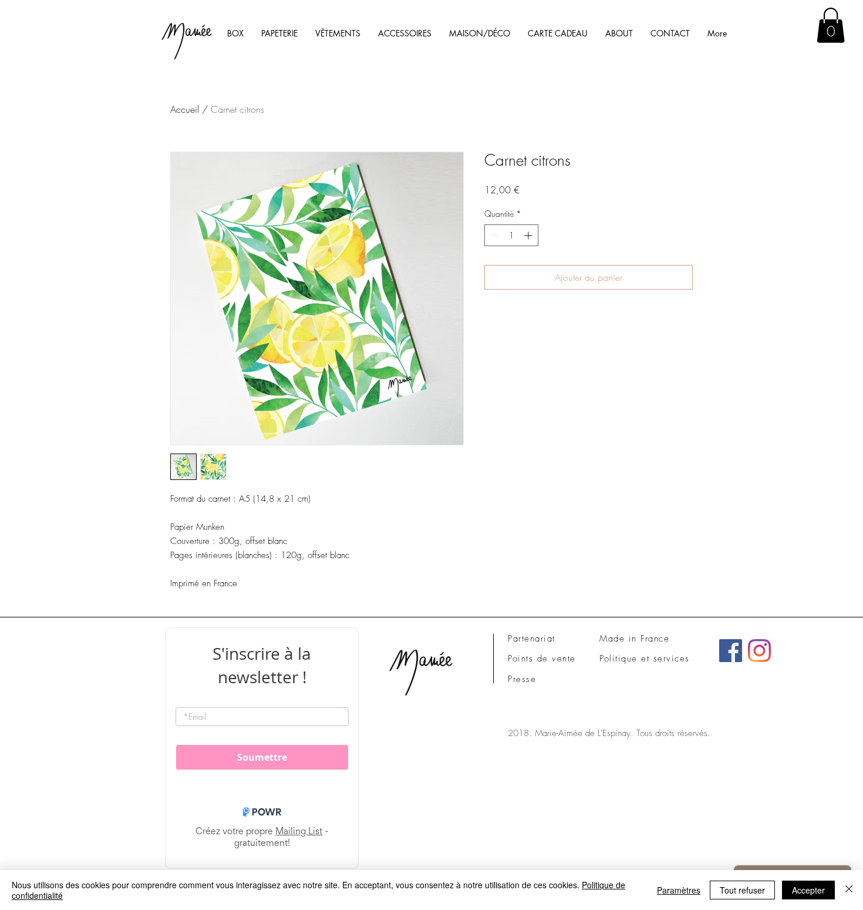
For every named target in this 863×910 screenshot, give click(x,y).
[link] (830, 25)
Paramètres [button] (678, 890)
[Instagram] (759, 650)
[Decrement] (493, 235)
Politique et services (644, 658)
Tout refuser (742, 890)
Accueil (184, 109)
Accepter (808, 890)
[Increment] (529, 235)
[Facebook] (730, 650)
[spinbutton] (511, 235)
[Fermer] (849, 890)
